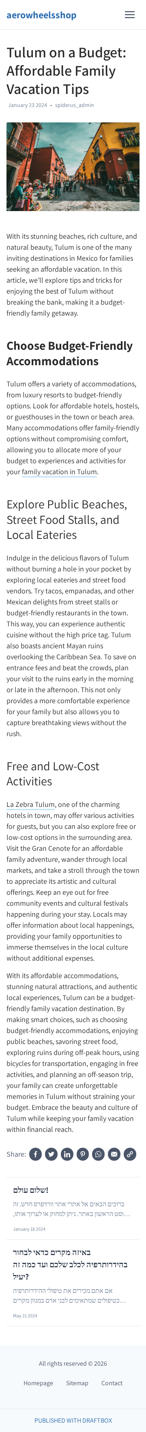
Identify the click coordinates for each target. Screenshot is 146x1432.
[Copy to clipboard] (130, 1154)
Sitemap (77, 1383)
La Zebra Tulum (30, 804)
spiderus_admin (74, 105)
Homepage (38, 1383)
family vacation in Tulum (59, 471)
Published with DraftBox (73, 1420)
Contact (111, 1383)
